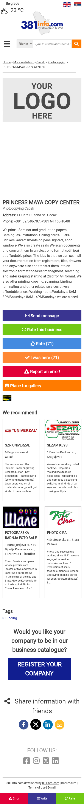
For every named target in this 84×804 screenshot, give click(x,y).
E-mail (51, 787)
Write (43, 798)
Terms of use (37, 787)
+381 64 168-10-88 (55, 221)
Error (15, 798)
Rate (71, 798)
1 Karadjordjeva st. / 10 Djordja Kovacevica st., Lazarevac (20, 549)
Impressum (69, 783)
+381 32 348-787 (27, 221)
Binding (11, 618)
